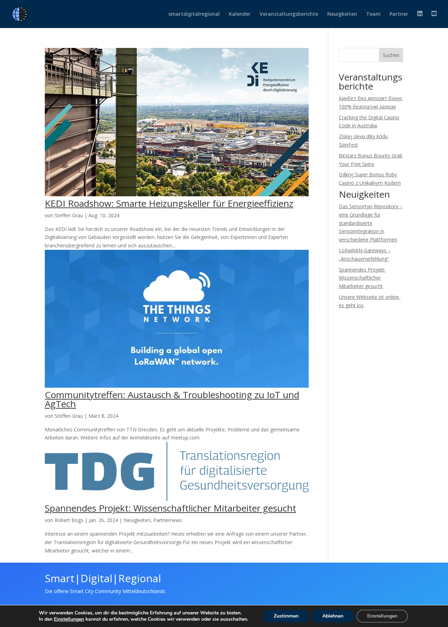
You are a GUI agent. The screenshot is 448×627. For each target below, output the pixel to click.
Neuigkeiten (342, 14)
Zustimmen (286, 616)
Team (373, 14)
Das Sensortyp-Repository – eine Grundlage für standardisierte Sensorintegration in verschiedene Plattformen (370, 223)
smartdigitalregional (194, 14)
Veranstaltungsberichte (289, 14)
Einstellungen (69, 619)
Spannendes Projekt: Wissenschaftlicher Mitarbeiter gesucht (170, 508)
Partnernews (167, 520)
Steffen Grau (69, 215)
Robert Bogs (69, 520)
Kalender (240, 14)
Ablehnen (332, 616)
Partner (399, 14)
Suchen (391, 55)
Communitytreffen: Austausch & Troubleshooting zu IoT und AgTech (172, 399)
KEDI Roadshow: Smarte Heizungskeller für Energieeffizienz (169, 203)
